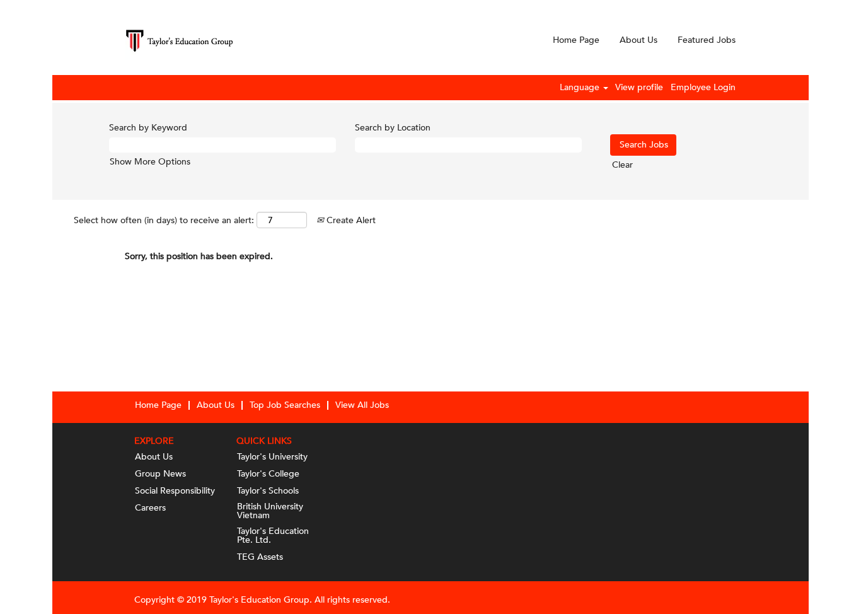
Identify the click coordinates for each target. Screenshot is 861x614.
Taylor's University (272, 457)
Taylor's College (268, 474)
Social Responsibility (175, 491)
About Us (638, 40)
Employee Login (703, 88)
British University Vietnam (270, 511)
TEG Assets (260, 557)
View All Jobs (362, 405)
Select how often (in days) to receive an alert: (164, 220)
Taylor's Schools (268, 491)
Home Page (576, 40)
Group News (160, 474)
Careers (150, 508)
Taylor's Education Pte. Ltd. (273, 535)
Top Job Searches (285, 405)
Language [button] (581, 88)
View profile (639, 88)
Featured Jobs (707, 40)
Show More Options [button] (150, 162)
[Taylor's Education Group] (179, 40)
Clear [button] (622, 165)
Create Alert (350, 220)
